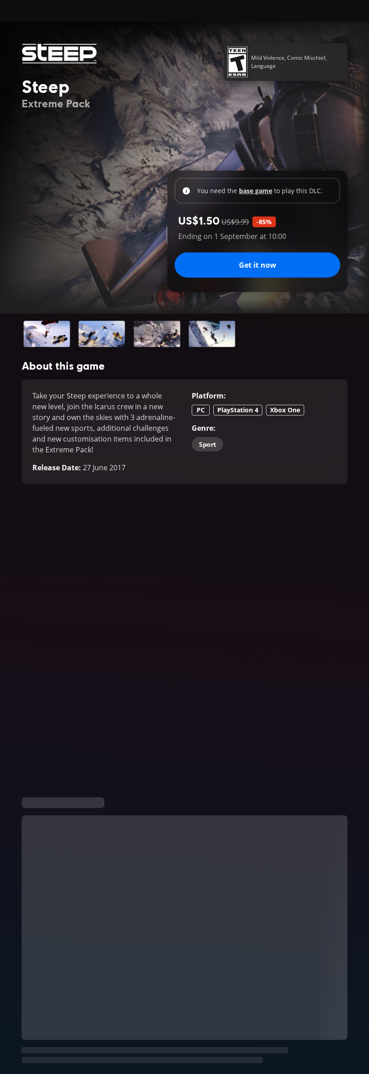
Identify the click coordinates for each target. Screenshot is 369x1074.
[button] (47, 334)
